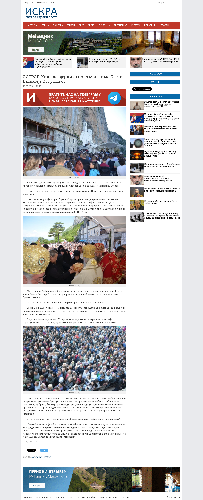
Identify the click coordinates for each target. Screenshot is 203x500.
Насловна (32, 25)
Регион (71, 25)
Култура (135, 25)
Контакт (55, 2)
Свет (81, 25)
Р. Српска (58, 25)
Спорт (91, 25)
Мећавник (149, 25)
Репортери (165, 25)
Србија (45, 25)
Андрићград (120, 25)
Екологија (104, 25)
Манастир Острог (40, 456)
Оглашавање (42, 2)
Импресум (28, 2)
